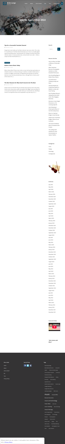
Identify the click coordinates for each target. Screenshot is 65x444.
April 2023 (51, 271)
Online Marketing (47, 414)
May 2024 (51, 242)
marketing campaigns (48, 391)
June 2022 (51, 295)
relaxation (46, 419)
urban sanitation (51, 428)
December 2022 (52, 281)
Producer (46, 416)
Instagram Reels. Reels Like (49, 388)
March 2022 (51, 302)
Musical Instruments (49, 397)
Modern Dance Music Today (12, 65)
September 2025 (52, 203)
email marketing (52, 379)
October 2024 (52, 230)
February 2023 (52, 276)
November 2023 (52, 254)
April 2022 (51, 300)
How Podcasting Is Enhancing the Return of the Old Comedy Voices (54, 109)
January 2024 (51, 249)
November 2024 (52, 228)
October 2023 (52, 256)
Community (58, 372)
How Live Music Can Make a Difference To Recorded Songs (54, 63)
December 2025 (52, 196)
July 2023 (51, 264)
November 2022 (52, 283)
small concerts (47, 423)
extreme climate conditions (49, 384)
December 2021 (52, 309)
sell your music (47, 421)
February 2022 (52, 305)
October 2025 (52, 201)
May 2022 (51, 297)
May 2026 (51, 187)
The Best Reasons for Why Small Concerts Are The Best (20, 83)
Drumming (46, 379)
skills (57, 421)
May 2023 (51, 268)
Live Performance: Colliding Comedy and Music (53, 81)
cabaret (46, 370)
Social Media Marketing (55, 423)
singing (53, 421)
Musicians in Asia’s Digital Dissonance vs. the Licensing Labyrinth (54, 103)
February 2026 (52, 194)
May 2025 (51, 213)
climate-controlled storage (53, 370)
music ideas (47, 403)
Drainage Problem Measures (49, 377)
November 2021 (52, 312)
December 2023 (52, 252)
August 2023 (51, 261)
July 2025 (51, 208)
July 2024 (51, 237)
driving (57, 377)
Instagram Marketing (48, 386)
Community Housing (48, 374)
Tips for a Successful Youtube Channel (15, 45)
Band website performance (49, 367)
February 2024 (52, 247)
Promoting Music (52, 416)
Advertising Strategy (48, 365)
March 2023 (51, 273)
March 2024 (51, 244)
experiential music (48, 381)
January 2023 (51, 278)
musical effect (55, 394)
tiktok (46, 428)
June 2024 (51, 240)
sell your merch (52, 419)
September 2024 (52, 232)
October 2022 (52, 285)
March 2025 (51, 218)
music (50, 146)
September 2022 (52, 288)
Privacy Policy (57, 3)
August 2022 (51, 290)
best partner (58, 367)
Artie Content (39, 3)
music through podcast (48, 412)
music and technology (51, 401)
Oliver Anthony (56, 412)
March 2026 (51, 191)
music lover (54, 403)
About (31, 3)
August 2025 (51, 206)
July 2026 (51, 184)
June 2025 (51, 211)
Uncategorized (52, 153)
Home (26, 3)
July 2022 (51, 293)
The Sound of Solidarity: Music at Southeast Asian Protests (54, 125)
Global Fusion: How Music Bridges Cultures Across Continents (54, 119)
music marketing (48, 406)
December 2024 (52, 225)
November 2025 (52, 199)
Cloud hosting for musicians (49, 372)
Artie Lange (11, 3)
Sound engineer (47, 426)
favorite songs (58, 384)
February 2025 (52, 220)
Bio (45, 3)
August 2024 (51, 235)
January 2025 (51, 223)
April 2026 (51, 189)
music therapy (49, 409)
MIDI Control (56, 391)
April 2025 (51, 215)
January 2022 (51, 307)
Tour (50, 3)
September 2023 (52, 259)
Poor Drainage (54, 414)
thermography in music (56, 426)
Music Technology (57, 406)
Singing (50, 149)
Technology (51, 151)
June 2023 (51, 266)
